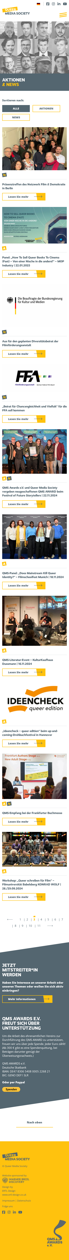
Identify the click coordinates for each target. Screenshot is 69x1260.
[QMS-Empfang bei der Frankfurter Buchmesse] (34, 776)
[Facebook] (47, 3)
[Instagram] (53, 3)
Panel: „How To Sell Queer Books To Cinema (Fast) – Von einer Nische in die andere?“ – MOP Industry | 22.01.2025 (33, 261)
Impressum (8, 1200)
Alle (16, 108)
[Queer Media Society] (16, 11)
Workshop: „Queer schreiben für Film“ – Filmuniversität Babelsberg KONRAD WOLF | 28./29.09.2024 (31, 884)
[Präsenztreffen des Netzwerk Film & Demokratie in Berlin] (34, 148)
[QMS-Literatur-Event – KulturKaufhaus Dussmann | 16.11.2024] (34, 620)
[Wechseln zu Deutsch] (38, 3)
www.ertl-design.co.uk (14, 1194)
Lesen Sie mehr (18, 196)
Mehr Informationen (22, 999)
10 (30, 926)
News (16, 117)
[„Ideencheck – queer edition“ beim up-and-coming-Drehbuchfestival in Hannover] (34, 699)
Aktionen (46, 108)
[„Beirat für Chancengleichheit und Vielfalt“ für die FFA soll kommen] (34, 378)
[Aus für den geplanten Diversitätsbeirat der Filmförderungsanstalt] (34, 305)
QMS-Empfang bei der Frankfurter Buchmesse (32, 813)
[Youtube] (65, 3)
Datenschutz (24, 1200)
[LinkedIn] (58, 3)
